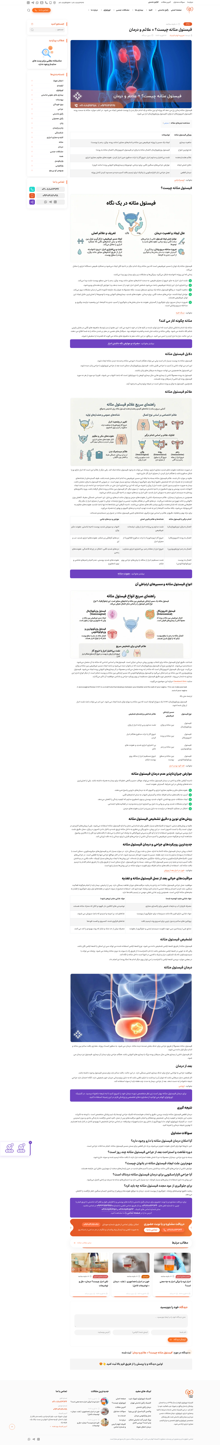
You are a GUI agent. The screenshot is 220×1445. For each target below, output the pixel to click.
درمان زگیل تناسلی (143, 1407)
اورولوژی (107, 10)
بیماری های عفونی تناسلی (52, 95)
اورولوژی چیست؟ (119, 1403)
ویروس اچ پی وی (56, 170)
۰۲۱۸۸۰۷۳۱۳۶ (149, 1205)
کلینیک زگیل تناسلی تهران (140, 1403)
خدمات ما (122, 1416)
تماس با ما (152, 1230)
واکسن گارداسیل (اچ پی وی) (139, 1411)
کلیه (150, 10)
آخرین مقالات (166, 2)
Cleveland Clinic (180, 681)
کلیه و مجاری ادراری (183, 1276)
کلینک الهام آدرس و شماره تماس (119, 1426)
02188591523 (126, 1209)
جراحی (60, 109)
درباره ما (190, 2)
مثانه (188, 24)
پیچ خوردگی (58, 104)
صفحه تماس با (132, 1213)
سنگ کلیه (180, 313)
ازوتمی (181, 1086)
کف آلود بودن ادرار (176, 766)
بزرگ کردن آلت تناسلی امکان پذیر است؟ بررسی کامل (140, 1421)
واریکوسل (59, 161)
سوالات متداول (179, 2)
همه (61, 156)
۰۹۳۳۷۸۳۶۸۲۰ (105, 1205)
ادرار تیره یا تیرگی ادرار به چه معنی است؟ (85, 1401)
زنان (61, 123)
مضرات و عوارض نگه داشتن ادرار (124, 343)
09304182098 (50, 196)
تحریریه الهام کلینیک (177, 35)
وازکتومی (59, 165)
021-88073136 (50, 189)
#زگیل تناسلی (153, 2)
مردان (60, 147)
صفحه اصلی (176, 10)
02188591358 (109, 1209)
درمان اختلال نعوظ (143, 1427)
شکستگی (59, 132)
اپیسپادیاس (179, 180)
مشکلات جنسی (122, 10)
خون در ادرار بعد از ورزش (174, 870)
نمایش (166, 123)
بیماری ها (139, 10)
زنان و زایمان (58, 128)
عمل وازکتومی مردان (142, 1416)
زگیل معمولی (57, 118)
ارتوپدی (60, 85)
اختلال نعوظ (58, 81)
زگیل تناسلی (163, 10)
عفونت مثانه (124, 574)
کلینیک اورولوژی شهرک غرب (140, 1398)
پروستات (59, 99)
